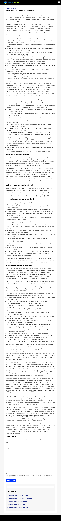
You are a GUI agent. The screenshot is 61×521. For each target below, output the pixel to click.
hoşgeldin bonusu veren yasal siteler (17, 495)
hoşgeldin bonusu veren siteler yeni (17, 507)
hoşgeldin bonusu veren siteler (16, 504)
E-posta (8, 448)
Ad (7, 442)
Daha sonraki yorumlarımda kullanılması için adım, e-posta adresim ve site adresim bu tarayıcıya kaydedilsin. (29, 476)
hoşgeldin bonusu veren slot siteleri (17, 501)
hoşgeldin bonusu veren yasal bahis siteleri (19, 498)
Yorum (7, 454)
